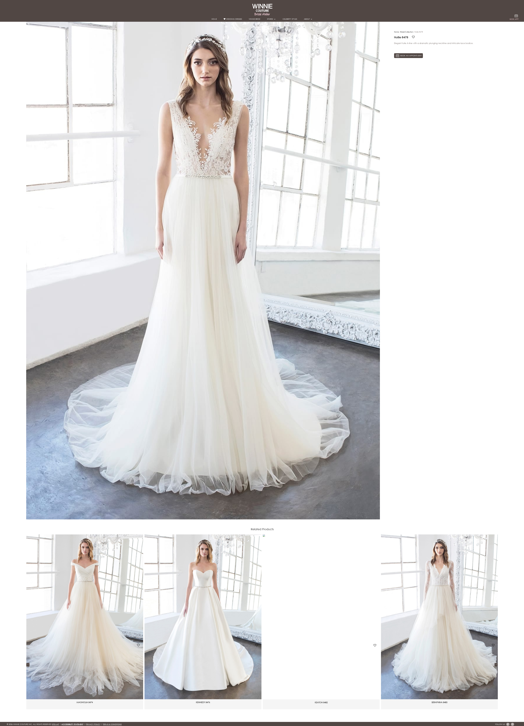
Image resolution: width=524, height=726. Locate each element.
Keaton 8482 (84, 702)
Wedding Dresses (233, 19)
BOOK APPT (514, 19)
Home (214, 19)
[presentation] (28, 665)
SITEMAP (55, 724)
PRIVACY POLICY (93, 724)
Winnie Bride (254, 19)
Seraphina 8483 (203, 702)
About (307, 19)
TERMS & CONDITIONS (112, 724)
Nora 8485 (439, 702)
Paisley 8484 (321, 702)
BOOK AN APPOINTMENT (411, 55)
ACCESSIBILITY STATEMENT (72, 724)
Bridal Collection (406, 32)
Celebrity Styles (290, 19)
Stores (270, 19)
